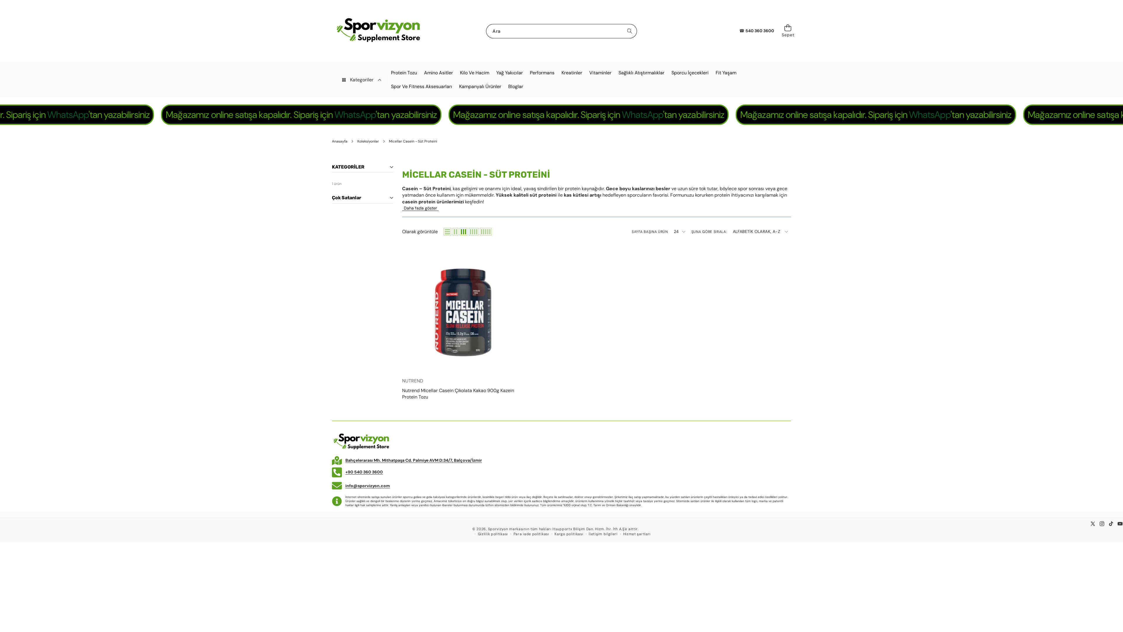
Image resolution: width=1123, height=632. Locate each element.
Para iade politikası (531, 534)
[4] (473, 232)
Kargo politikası (568, 534)
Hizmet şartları (637, 534)
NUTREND (412, 381)
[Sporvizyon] (378, 31)
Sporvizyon (498, 529)
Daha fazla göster (420, 208)
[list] (447, 232)
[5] (486, 232)
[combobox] (561, 31)
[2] (455, 232)
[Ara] (629, 31)
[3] (463, 232)
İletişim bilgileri (603, 534)
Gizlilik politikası (493, 534)
